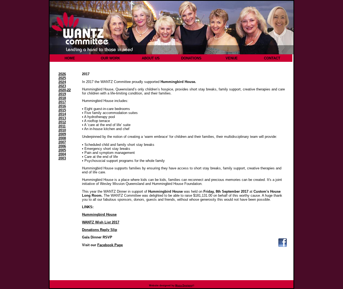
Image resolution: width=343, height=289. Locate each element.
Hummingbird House (99, 214)
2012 (62, 122)
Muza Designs (183, 285)
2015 (62, 110)
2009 (62, 134)
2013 (62, 118)
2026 (62, 74)
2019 (62, 94)
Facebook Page (110, 245)
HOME (70, 58)
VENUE (232, 58)
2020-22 (64, 90)
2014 (62, 114)
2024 (62, 82)
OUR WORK (110, 58)
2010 (62, 130)
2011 (62, 126)
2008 (62, 138)
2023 (62, 86)
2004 (62, 154)
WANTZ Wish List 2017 (100, 222)
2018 (62, 98)
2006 (62, 146)
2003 (62, 158)
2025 (62, 78)
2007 (62, 142)
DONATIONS (191, 58)
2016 (62, 106)
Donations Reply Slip (99, 230)
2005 (62, 150)
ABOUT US (151, 58)
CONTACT (272, 58)
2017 (62, 102)
